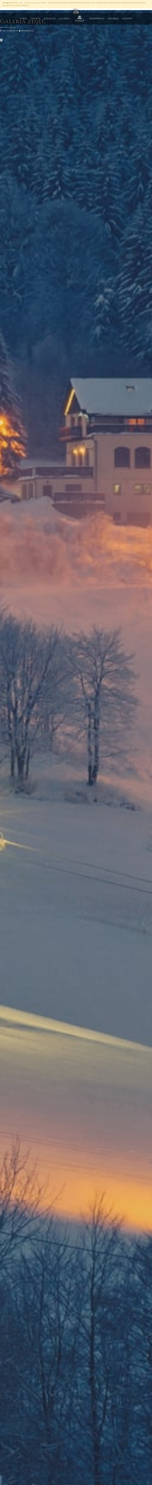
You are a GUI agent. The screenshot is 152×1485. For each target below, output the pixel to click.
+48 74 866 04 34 (9, 31)
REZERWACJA (27, 31)
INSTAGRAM (43, 2)
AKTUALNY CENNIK (12, 2)
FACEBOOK (29, 2)
